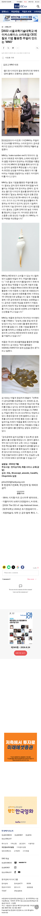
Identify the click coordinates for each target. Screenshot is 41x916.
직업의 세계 (26, 12)
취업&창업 (15, 12)
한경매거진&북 (6, 2)
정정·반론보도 (6, 851)
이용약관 (31, 843)
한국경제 (5, 883)
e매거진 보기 (20, 653)
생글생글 (30, 887)
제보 (25, 2)
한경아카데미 (6, 887)
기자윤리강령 (21, 847)
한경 (7, 835)
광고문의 (22, 843)
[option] (20, 18)
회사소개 (5, 843)
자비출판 (19, 2)
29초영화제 (18, 891)
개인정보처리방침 (8, 847)
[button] (37, 2)
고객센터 (17, 851)
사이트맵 (26, 851)
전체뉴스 (5, 12)
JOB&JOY (8, 27)
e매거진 (30, 2)
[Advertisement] (20, 695)
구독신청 (13, 843)
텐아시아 (17, 887)
